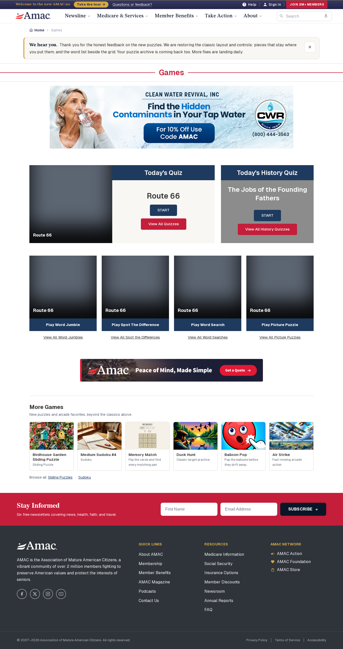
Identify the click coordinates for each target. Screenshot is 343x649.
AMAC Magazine (154, 582)
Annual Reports (218, 600)
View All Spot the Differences (135, 337)
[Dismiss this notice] (309, 47)
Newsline (75, 16)
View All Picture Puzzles (280, 337)
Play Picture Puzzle (280, 324)
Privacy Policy (256, 640)
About (251, 16)
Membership (150, 563)
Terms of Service (287, 640)
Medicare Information (224, 554)
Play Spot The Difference (135, 324)
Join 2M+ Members (307, 5)
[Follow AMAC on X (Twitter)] (35, 594)
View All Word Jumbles (63, 337)
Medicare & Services (120, 16)
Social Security (218, 563)
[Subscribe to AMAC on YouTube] (61, 594)
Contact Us (149, 600)
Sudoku (84, 477)
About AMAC (151, 554)
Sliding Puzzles (60, 477)
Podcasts (147, 591)
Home (39, 30)
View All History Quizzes (267, 229)
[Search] (281, 16)
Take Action (219, 16)
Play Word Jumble (63, 324)
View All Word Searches (208, 337)
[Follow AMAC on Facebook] (22, 594)
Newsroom (214, 591)
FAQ (208, 609)
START (163, 210)
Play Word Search (207, 324)
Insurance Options (221, 572)
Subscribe (301, 509)
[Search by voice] (326, 16)
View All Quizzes (163, 223)
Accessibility (316, 640)
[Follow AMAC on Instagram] (48, 594)
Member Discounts (222, 582)
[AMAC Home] (37, 546)
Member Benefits (174, 16)
